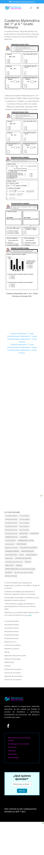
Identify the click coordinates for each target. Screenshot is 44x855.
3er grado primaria (11, 523)
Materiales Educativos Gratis (15, 655)
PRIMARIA (19, 565)
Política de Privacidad (12, 659)
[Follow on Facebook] (8, 725)
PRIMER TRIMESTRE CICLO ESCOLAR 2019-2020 (20, 569)
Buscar (22, 791)
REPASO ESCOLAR (11, 576)
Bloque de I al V (10, 642)
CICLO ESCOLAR (10, 540)
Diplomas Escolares (11, 548)
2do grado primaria (27, 31)
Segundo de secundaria (13, 676)
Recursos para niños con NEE (23, 572)
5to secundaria (24, 530)
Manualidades (13, 757)
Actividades (12, 754)
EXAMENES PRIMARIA (12, 551)
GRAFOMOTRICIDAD (27, 551)
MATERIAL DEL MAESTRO (23, 558)
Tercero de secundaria (12, 679)
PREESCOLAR (9, 565)
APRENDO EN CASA (11, 537)
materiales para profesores (14, 562)
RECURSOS (8, 572)
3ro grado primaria (11, 628)
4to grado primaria (24, 34)
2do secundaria (24, 519)
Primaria (7, 666)
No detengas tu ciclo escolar (18, 744)
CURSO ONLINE (21, 544)
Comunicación (9, 544)
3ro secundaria (24, 523)
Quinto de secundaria (12, 673)
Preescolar (12, 751)
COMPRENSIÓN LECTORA (26, 540)
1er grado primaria (11, 31)
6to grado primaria (19, 37)
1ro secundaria (24, 516)
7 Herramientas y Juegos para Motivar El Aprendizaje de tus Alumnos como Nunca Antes (20, 606)
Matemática (9, 558)
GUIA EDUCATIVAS (11, 555)
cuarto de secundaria (12, 645)
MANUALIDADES (31, 555)
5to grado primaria (11, 530)
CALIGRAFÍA (23, 537)
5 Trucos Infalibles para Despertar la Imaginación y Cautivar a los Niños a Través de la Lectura (22, 585)
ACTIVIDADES (34, 533)
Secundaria (12, 747)
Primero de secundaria (13, 669)
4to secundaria (24, 526)
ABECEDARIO (23, 533)
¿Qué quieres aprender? (22, 777)
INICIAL (21, 555)
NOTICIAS (28, 562)
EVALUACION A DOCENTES (28, 548)
